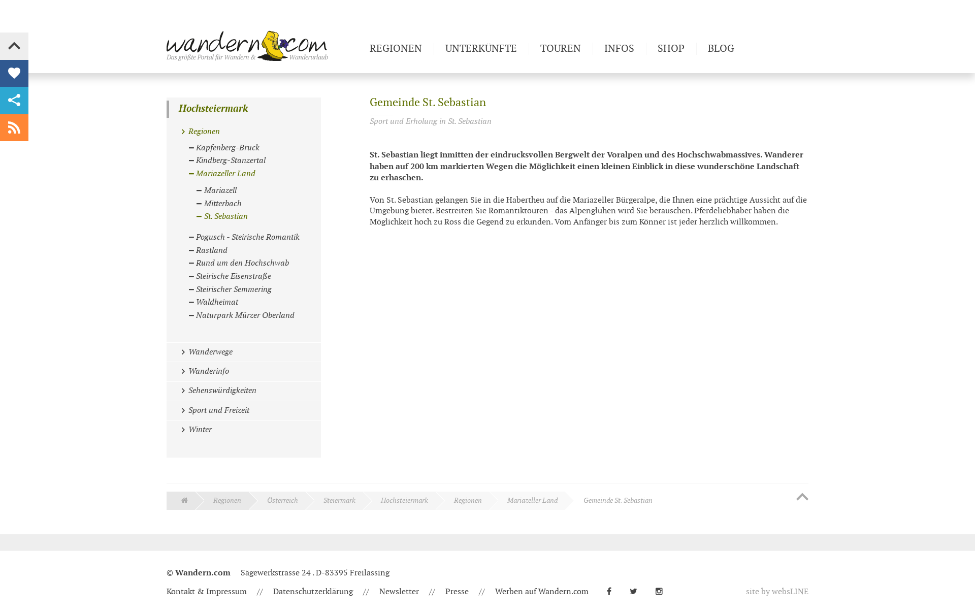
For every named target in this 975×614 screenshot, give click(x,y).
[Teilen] (14, 100)
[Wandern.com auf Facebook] (613, 592)
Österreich (282, 500)
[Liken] (14, 73)
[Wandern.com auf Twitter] (637, 592)
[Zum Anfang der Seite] (802, 498)
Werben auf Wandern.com (542, 592)
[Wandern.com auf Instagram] (663, 592)
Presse (457, 592)
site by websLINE (777, 592)
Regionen (227, 500)
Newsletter (399, 592)
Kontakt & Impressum (207, 592)
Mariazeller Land (532, 500)
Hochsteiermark (213, 109)
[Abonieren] (14, 128)
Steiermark (339, 500)
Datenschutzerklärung (313, 592)
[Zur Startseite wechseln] (264, 45)
